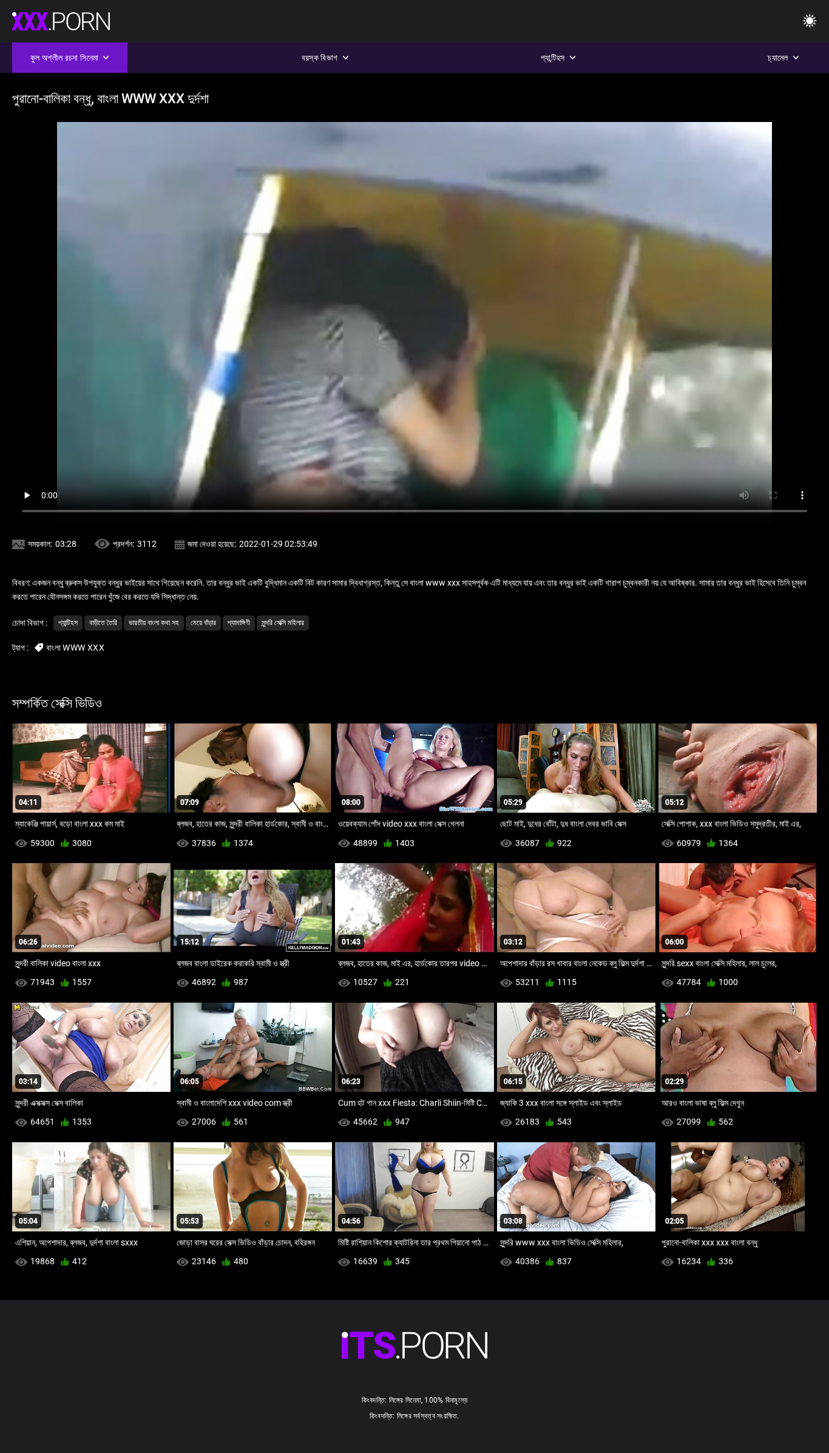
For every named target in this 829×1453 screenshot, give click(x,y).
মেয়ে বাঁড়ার (203, 622)
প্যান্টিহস (68, 622)
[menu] (809, 21)
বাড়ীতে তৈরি (103, 622)
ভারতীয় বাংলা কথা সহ (154, 622)
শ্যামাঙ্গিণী (239, 622)
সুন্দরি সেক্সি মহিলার (283, 622)
